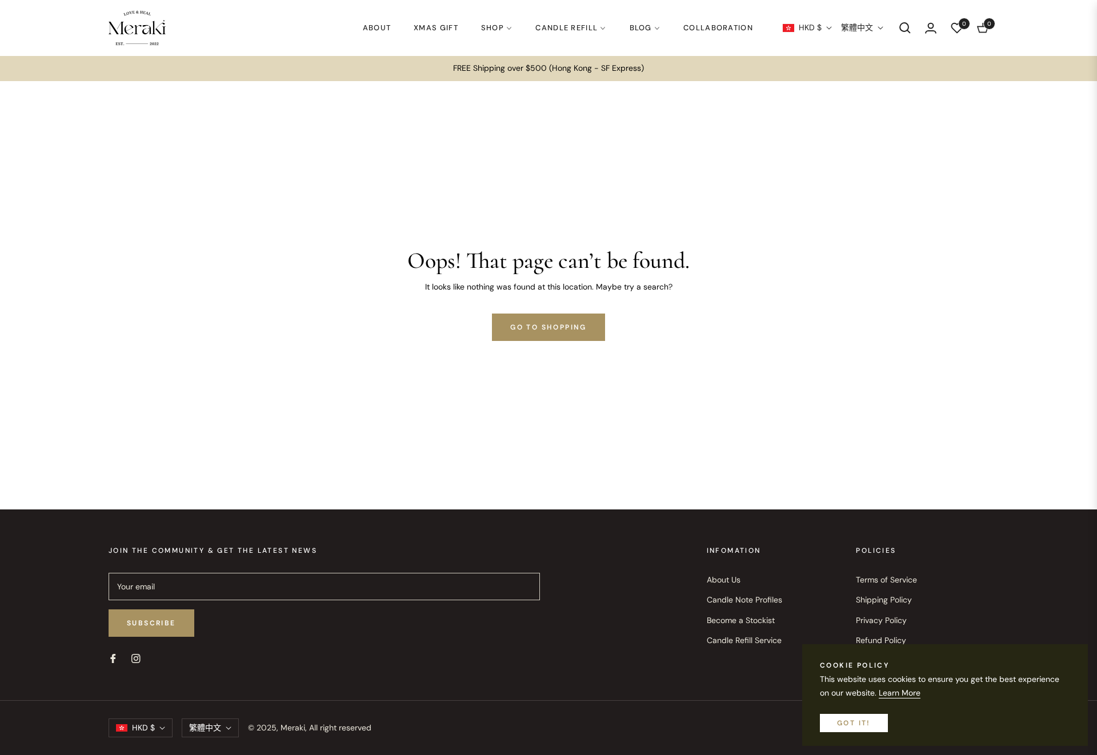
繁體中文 (857, 27)
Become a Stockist (741, 620)
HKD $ (810, 27)
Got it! (854, 723)
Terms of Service (886, 580)
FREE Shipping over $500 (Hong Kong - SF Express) (548, 68)
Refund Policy (881, 640)
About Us (723, 580)
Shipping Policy (884, 600)
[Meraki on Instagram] (136, 657)
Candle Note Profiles (744, 600)
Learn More (899, 693)
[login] (931, 28)
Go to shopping (548, 327)
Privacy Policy (881, 620)
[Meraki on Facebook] (113, 657)
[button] (905, 28)
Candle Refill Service (744, 640)
